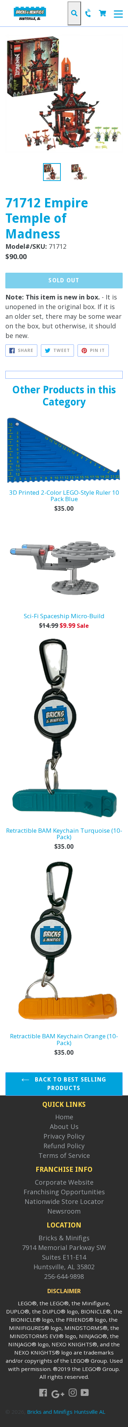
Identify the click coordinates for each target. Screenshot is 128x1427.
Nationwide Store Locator (64, 1201)
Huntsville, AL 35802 (64, 1266)
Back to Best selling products (70, 1083)
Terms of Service (64, 1155)
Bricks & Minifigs (64, 1238)
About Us (64, 1126)
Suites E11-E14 (64, 1257)
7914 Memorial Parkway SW (64, 1247)
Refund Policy (64, 1145)
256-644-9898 (64, 1276)
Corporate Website (64, 1182)
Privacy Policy (64, 1136)
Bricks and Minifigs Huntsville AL (66, 1411)
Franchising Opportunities (64, 1192)
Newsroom (64, 1211)
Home (64, 1117)
